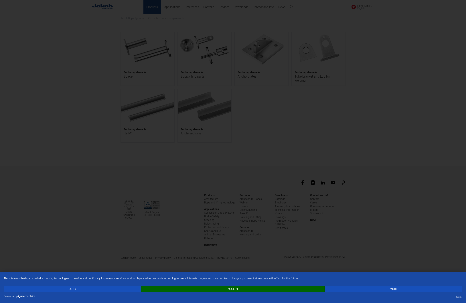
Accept (233, 289)
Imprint (459, 297)
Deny (72, 289)
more (394, 289)
